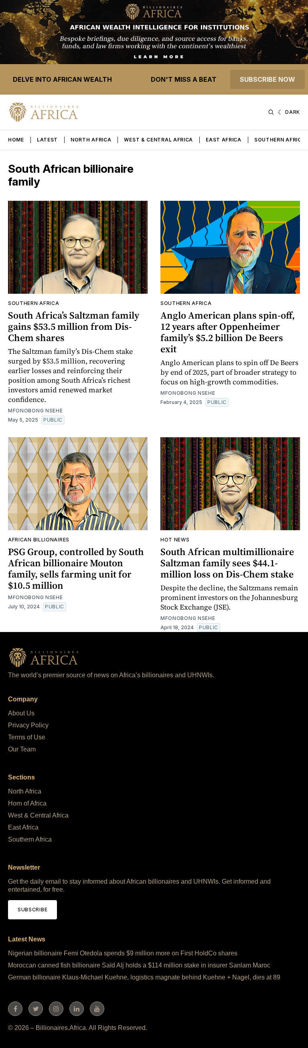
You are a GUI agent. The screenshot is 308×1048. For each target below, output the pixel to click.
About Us (21, 713)
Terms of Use (26, 737)
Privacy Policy (28, 725)
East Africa (223, 140)
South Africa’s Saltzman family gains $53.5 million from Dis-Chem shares (73, 326)
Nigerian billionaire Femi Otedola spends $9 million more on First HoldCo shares (122, 953)
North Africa (91, 140)
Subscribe (32, 910)
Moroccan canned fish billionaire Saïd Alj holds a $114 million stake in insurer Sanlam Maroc (139, 965)
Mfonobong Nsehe (35, 411)
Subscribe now (267, 79)
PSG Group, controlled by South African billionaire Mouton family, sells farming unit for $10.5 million (76, 568)
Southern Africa (280, 140)
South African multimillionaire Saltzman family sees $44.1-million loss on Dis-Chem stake (227, 563)
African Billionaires (38, 540)
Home (16, 140)
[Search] (271, 112)
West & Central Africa (158, 140)
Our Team (22, 749)
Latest (47, 140)
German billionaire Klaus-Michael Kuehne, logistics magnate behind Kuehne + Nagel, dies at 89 (144, 977)
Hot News (175, 540)
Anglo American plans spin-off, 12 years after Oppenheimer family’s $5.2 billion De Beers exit (227, 332)
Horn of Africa (27, 803)
